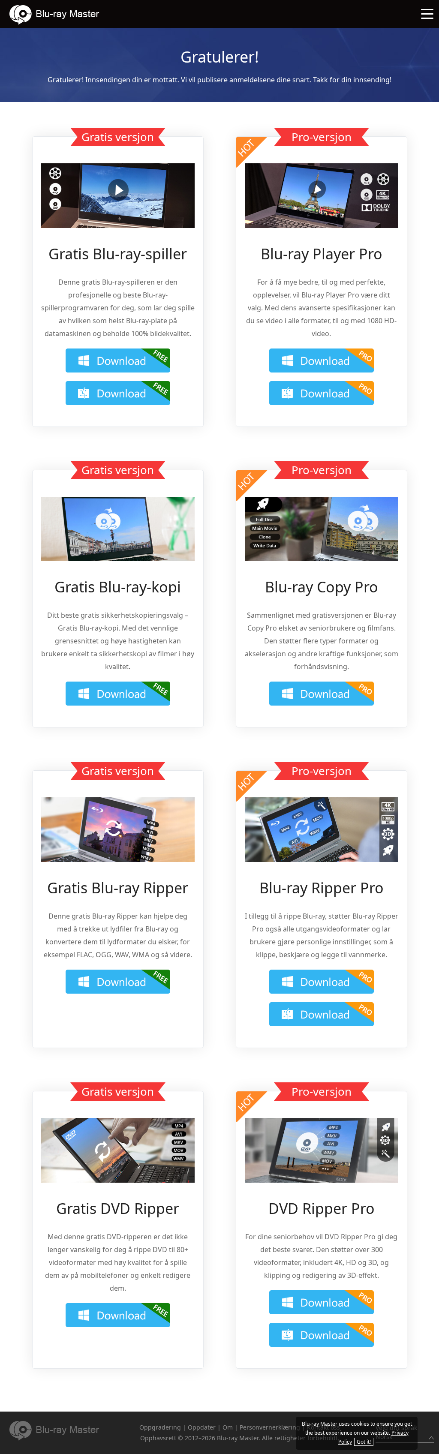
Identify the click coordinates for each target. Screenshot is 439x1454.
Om (228, 1427)
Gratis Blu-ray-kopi (117, 587)
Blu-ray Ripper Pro (321, 888)
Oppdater (202, 1427)
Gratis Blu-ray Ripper (117, 888)
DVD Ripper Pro (321, 1208)
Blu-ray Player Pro (321, 254)
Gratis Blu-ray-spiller (117, 254)
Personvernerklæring (270, 1427)
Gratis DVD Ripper (117, 1208)
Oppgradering (160, 1427)
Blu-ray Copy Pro (321, 587)
